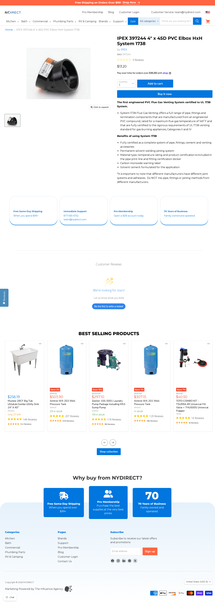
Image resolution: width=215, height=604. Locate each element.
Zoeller (95, 410)
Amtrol (53, 407)
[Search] (197, 21)
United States (197, 581)
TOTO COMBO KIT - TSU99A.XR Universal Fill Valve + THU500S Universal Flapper (192, 406)
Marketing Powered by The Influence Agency (34, 588)
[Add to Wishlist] (40, 343)
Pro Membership (92, 12)
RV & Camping (14, 556)
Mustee (11, 410)
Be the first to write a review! (108, 306)
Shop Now (129, 2)
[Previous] (105, 442)
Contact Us (65, 561)
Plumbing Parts (15, 552)
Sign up (150, 551)
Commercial (12, 547)
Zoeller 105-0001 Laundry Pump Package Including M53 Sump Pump (108, 404)
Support (63, 543)
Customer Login (129, 12)
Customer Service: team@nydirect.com (176, 12)
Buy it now (165, 94)
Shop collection (109, 451)
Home (9, 29)
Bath (8, 543)
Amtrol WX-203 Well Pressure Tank (62, 402)
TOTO (178, 414)
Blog (111, 12)
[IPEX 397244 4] (12, 120)
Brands (62, 538)
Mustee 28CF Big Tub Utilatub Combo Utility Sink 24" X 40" (23, 404)
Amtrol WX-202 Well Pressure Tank (146, 402)
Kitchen (10, 538)
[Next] (113, 442)
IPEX (124, 49)
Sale (133, 21)
